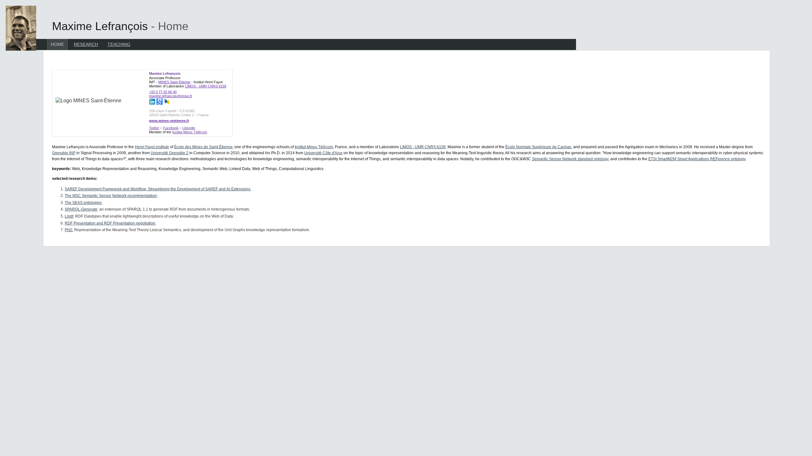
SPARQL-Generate (81, 209)
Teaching (119, 44)
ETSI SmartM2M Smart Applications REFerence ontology (696, 159)
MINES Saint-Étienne (174, 82)
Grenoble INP (63, 153)
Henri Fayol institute (152, 147)
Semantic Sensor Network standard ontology (570, 159)
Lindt (69, 216)
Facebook (171, 128)
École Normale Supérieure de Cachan (538, 147)
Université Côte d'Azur (323, 153)
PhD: (69, 230)
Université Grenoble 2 (169, 153)
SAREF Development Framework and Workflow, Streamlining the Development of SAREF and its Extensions (157, 189)
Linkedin (188, 128)
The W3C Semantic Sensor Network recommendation (111, 195)
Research (86, 44)
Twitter (154, 128)
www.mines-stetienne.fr (169, 121)
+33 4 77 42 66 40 (163, 92)
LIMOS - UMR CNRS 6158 (205, 86)
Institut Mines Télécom (314, 147)
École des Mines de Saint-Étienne (203, 147)
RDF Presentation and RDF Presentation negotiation (110, 223)
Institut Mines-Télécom (189, 132)
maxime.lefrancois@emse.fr (170, 96)
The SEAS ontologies (83, 202)
